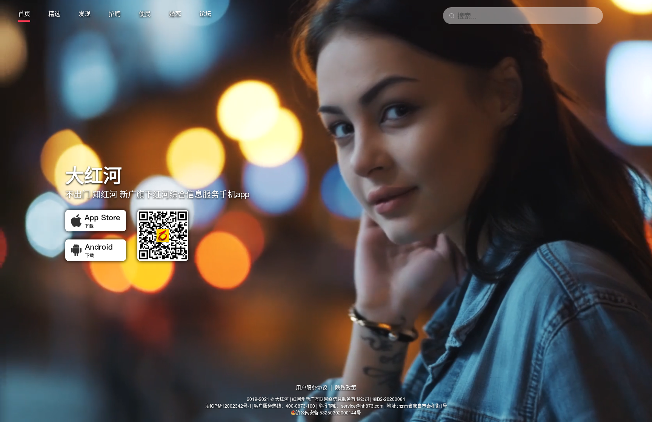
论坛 (205, 13)
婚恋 (175, 13)
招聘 (115, 13)
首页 (24, 13)
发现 (84, 13)
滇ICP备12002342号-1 (228, 405)
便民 (145, 13)
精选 (54, 13)
